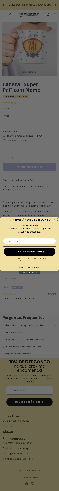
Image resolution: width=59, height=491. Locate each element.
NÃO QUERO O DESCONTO (29, 267)
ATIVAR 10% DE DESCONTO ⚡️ (29, 252)
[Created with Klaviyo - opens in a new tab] (29, 272)
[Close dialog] (56, 219)
